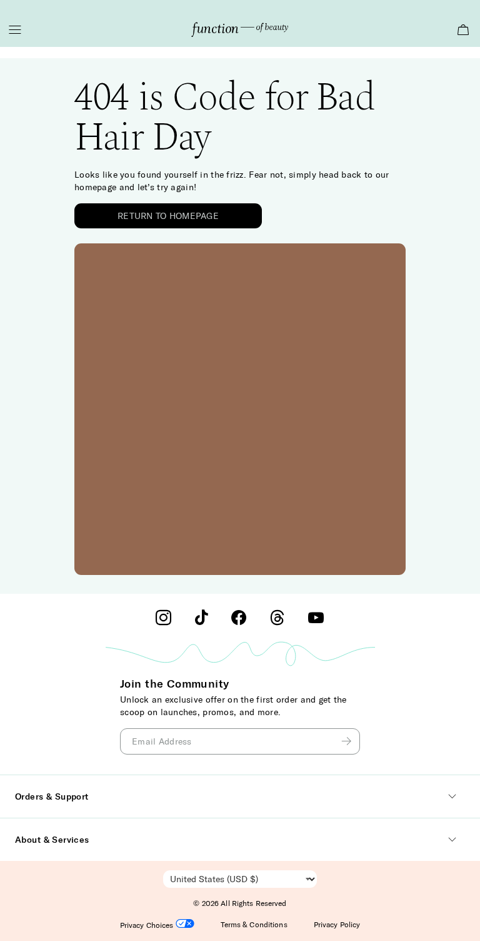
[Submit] (348, 741)
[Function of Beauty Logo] (239, 30)
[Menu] (15, 30)
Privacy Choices (148, 925)
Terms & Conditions (254, 924)
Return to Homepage (168, 215)
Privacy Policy (337, 924)
